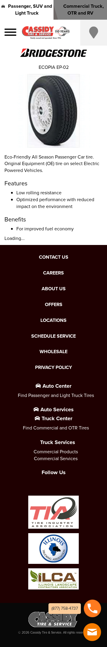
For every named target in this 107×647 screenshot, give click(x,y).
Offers (53, 304)
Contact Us (53, 257)
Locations (53, 320)
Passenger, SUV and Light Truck (30, 9)
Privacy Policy (53, 367)
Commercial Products (56, 451)
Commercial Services (56, 458)
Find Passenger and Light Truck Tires (56, 395)
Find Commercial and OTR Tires (56, 427)
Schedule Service (53, 336)
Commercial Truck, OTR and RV (83, 9)
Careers (53, 273)
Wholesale (53, 351)
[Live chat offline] (92, 632)
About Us (54, 289)
